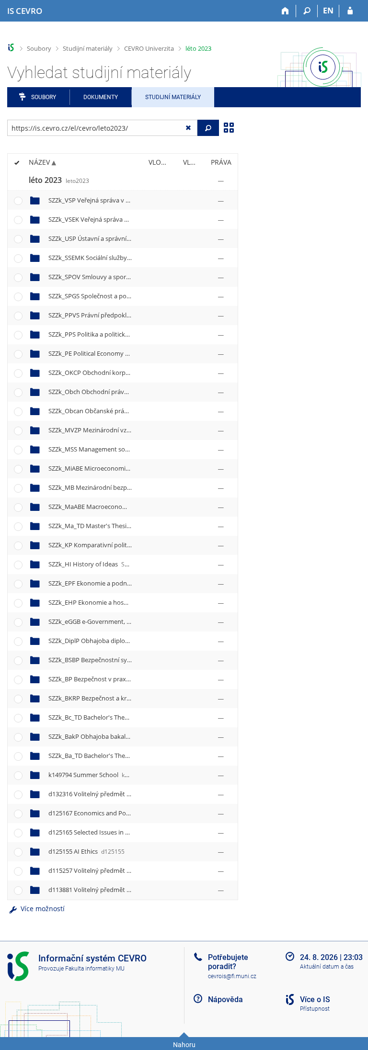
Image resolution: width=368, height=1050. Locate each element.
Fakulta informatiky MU (95, 968)
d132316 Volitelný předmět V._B (106, 794)
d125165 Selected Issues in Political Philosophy (127, 832)
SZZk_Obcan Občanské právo (107, 410)
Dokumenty (100, 97)
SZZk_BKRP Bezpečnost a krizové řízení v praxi (129, 698)
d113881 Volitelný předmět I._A (105, 889)
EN (328, 10)
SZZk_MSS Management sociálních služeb (122, 449)
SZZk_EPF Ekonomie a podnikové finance (120, 583)
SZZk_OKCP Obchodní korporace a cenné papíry (133, 372)
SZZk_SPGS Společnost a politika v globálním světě (136, 296)
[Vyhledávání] (307, 11)
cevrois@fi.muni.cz (232, 976)
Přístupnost (315, 1008)
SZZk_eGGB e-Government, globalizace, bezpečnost (138, 621)
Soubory (39, 48)
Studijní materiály (88, 48)
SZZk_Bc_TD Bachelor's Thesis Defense (120, 717)
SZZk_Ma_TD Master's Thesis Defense (119, 525)
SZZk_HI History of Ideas (95, 564)
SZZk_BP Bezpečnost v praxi (100, 679)
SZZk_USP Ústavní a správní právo (111, 238)
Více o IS (315, 999)
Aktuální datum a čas (327, 966)
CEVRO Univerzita (149, 48)
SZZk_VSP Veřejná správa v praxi (108, 200)
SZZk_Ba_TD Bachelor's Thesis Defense (120, 755)
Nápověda (225, 999)
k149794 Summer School (96, 774)
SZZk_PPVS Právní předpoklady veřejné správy (130, 315)
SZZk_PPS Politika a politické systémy (115, 334)
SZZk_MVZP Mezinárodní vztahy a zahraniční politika (139, 430)
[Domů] (285, 11)
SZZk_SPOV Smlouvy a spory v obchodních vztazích (137, 276)
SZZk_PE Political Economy (98, 353)
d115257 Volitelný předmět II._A (106, 870)
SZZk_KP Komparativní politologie (109, 545)
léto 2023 (198, 48)
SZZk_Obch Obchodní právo (104, 391)
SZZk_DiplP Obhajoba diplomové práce (119, 640)
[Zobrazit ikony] (228, 126)
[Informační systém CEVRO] (11, 48)
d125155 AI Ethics (86, 851)
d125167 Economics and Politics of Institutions (127, 813)
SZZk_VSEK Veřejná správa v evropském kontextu (134, 219)
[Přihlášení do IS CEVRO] (350, 11)
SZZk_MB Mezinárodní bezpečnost (111, 487)
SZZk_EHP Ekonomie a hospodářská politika (125, 602)
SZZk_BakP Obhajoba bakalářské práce (119, 736)
